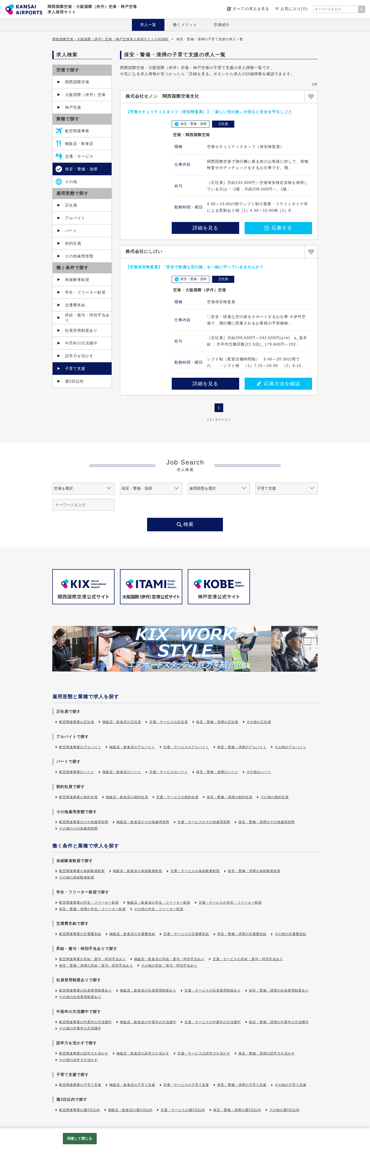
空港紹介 (222, 24)
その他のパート (258, 772)
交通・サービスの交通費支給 (186, 934)
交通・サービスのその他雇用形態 (203, 822)
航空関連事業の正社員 (76, 722)
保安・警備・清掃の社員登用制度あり (279, 990)
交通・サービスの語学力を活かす (203, 1053)
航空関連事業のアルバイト (80, 747)
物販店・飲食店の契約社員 (127, 797)
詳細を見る (205, 228)
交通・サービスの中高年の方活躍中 (212, 1022)
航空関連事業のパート (76, 772)
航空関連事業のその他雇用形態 (83, 822)
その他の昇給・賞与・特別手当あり (169, 965)
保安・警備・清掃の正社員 (217, 722)
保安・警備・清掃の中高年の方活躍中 (279, 1022)
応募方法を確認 (282, 383)
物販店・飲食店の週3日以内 (130, 1110)
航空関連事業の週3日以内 (79, 1110)
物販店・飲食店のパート (121, 772)
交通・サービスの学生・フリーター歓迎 (230, 902)
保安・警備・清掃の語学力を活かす (266, 1053)
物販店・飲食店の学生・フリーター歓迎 (158, 902)
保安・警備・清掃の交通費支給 (242, 934)
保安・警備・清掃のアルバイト (242, 747)
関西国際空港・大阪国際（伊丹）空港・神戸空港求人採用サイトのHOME (110, 39)
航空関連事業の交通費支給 (80, 934)
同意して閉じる (79, 1138)
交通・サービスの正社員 (168, 722)
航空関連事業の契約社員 (78, 797)
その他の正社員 (258, 722)
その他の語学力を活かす (78, 1060)
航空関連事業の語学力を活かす (83, 1053)
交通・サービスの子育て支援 (186, 1085)
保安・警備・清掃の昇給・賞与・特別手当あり (96, 965)
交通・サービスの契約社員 (177, 797)
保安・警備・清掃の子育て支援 (242, 1085)
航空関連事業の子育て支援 (80, 1085)
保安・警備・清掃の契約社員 (229, 797)
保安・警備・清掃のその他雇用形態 (266, 822)
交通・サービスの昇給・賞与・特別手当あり (248, 959)
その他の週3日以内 (284, 1110)
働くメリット (185, 24)
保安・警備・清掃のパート (217, 772)
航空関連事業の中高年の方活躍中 (85, 1022)
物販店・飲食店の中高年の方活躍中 (148, 1022)
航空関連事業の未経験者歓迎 (82, 871)
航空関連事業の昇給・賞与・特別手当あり (92, 959)
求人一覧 (148, 24)
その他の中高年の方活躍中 (80, 1028)
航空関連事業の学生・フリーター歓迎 (89, 902)
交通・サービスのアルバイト (186, 747)
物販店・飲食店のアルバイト (132, 747)
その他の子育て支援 (290, 1085)
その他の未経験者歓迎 (76, 877)
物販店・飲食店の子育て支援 (132, 1085)
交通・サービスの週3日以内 (183, 1110)
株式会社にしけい (144, 251)
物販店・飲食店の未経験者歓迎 (137, 871)
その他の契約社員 (275, 797)
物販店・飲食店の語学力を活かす (142, 1053)
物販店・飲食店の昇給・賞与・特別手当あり (169, 959)
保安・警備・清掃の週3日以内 (237, 1110)
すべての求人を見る (251, 8)
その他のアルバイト (290, 747)
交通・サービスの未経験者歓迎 (195, 871)
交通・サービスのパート (168, 772)
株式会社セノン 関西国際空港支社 (162, 96)
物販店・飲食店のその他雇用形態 (142, 822)
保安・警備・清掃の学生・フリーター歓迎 (92, 909)
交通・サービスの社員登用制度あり (212, 990)
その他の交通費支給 (290, 934)
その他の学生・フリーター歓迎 (158, 909)
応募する (282, 228)
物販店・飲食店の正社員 (121, 722)
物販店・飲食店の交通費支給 (132, 934)
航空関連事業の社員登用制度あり (85, 990)
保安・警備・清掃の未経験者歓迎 (254, 871)
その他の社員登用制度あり (80, 997)
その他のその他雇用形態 (78, 828)
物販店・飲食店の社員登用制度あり (148, 990)
